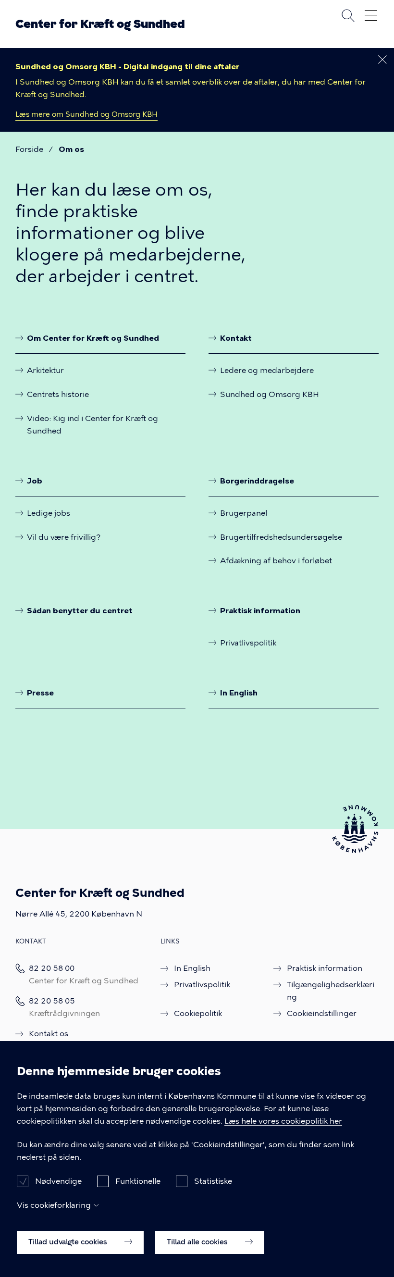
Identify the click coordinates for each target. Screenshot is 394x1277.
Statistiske (213, 1181)
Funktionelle (137, 1181)
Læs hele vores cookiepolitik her (283, 1121)
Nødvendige (58, 1181)
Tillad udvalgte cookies (68, 1242)
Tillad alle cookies (198, 1242)
